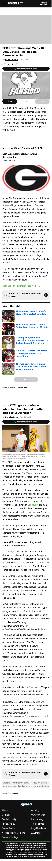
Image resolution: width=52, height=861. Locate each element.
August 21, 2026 (38, 629)
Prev (9, 101)
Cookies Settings (10, 837)
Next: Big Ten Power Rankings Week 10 (21, 286)
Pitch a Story (37, 819)
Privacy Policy (8, 823)
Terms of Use (37, 823)
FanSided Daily (9, 819)
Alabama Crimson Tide (18, 387)
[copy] (17, 64)
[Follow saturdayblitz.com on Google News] (46, 295)
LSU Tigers (14, 793)
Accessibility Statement (13, 833)
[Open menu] (3, 3)
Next (42, 101)
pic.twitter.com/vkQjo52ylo (15, 713)
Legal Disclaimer (39, 828)
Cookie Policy (8, 828)
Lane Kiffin (33, 504)
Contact (6, 814)
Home (4, 387)
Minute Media (14, 843)
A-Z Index (36, 833)
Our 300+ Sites (38, 814)
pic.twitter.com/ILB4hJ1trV (15, 626)
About (5, 810)
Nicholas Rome (11, 417)
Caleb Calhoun (11, 60)
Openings (35, 810)
